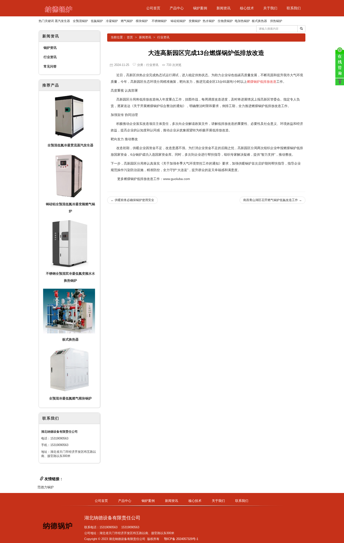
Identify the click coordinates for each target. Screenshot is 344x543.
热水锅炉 (209, 21)
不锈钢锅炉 (159, 21)
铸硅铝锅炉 (178, 21)
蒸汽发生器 (62, 21)
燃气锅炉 (127, 21)
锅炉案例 (200, 8)
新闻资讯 (223, 8)
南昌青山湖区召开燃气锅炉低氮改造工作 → (272, 200)
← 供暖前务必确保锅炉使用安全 (132, 200)
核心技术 (247, 8)
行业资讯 (163, 37)
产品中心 (177, 8)
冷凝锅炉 (112, 21)
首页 (130, 37)
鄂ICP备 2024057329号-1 (181, 539)
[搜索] (301, 28)
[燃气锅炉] (58, 8)
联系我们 (294, 8)
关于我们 (270, 8)
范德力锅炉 (45, 487)
